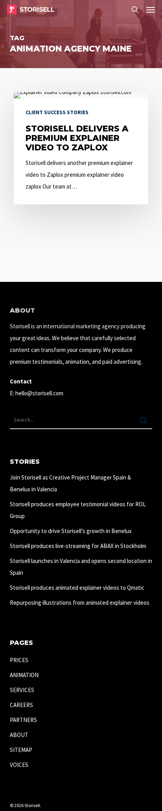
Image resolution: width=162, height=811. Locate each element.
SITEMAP (21, 750)
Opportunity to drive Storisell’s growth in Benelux (71, 531)
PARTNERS (23, 720)
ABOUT (19, 735)
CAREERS (21, 705)
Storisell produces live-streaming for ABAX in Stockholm (78, 546)
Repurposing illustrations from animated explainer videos (79, 602)
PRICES (19, 660)
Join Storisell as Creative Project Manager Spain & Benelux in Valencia (70, 483)
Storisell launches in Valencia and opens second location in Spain (81, 566)
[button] (150, 9)
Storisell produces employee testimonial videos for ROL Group (78, 510)
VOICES (19, 764)
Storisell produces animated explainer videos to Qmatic (77, 587)
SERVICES (22, 690)
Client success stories (57, 112)
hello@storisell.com (39, 393)
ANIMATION (24, 675)
